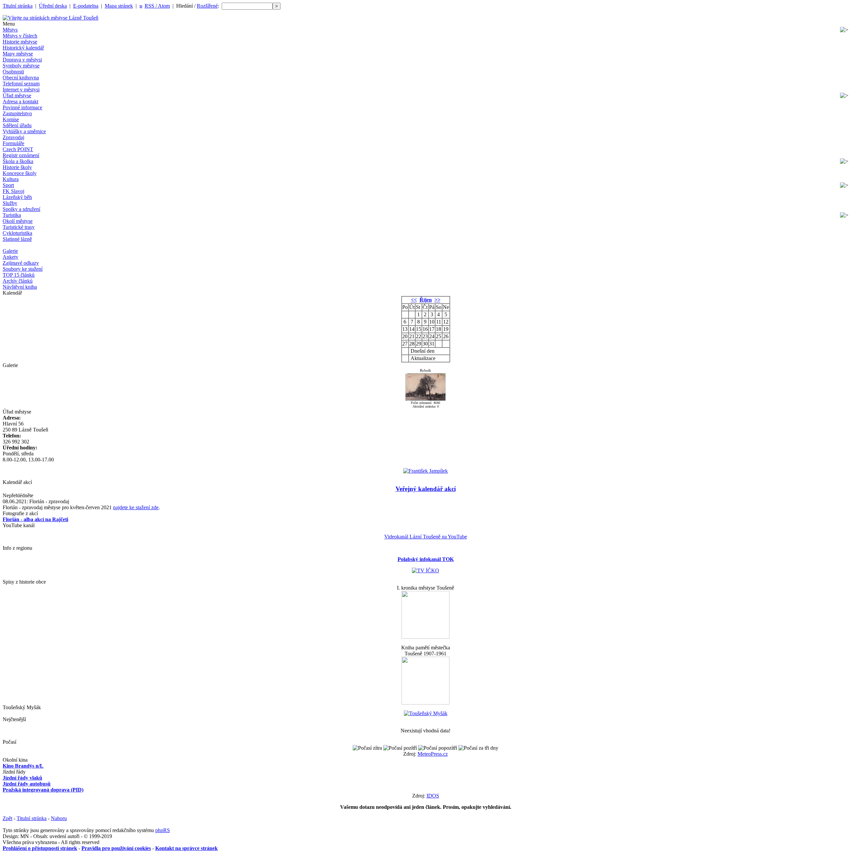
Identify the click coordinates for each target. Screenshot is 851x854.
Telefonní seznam (21, 83)
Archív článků (18, 281)
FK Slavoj (13, 191)
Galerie (10, 251)
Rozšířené (207, 6)
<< (414, 300)
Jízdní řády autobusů (27, 784)
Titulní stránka (18, 6)
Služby (10, 203)
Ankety (10, 257)
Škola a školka (18, 161)
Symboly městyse (21, 65)
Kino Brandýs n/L (23, 766)
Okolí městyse (18, 221)
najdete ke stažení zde (136, 507)
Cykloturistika (17, 233)
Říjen (426, 300)
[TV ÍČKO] (425, 570)
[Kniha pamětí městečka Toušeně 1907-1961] (425, 703)
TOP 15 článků (19, 275)
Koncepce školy (20, 173)
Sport (8, 185)
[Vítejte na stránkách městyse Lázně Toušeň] (50, 18)
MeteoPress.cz (433, 754)
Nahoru (59, 818)
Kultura (11, 179)
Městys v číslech (20, 36)
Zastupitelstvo (17, 113)
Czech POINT (18, 149)
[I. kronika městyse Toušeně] (425, 637)
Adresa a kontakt (20, 101)
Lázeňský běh (17, 197)
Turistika (12, 215)
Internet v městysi (21, 89)
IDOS (432, 796)
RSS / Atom (157, 6)
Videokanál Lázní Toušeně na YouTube (425, 536)
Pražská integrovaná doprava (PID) (43, 790)
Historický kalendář (23, 47)
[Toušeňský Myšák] (425, 713)
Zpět (7, 818)
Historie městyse (20, 42)
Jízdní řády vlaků (22, 778)
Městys (10, 30)
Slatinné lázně (17, 239)
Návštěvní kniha (20, 287)
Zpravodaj (13, 137)
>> (437, 300)
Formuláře (13, 143)
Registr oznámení (21, 155)
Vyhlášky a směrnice (24, 131)
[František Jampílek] (425, 471)
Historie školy (17, 167)
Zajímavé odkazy (21, 263)
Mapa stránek (119, 6)
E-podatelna (85, 6)
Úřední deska (53, 6)
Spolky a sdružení (21, 209)
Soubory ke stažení (23, 269)
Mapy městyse (18, 53)
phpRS (162, 830)
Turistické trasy (19, 227)
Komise (11, 119)
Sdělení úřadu (17, 125)
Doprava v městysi (22, 59)
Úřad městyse (17, 95)
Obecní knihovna (21, 77)
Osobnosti (13, 71)
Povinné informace (22, 107)
